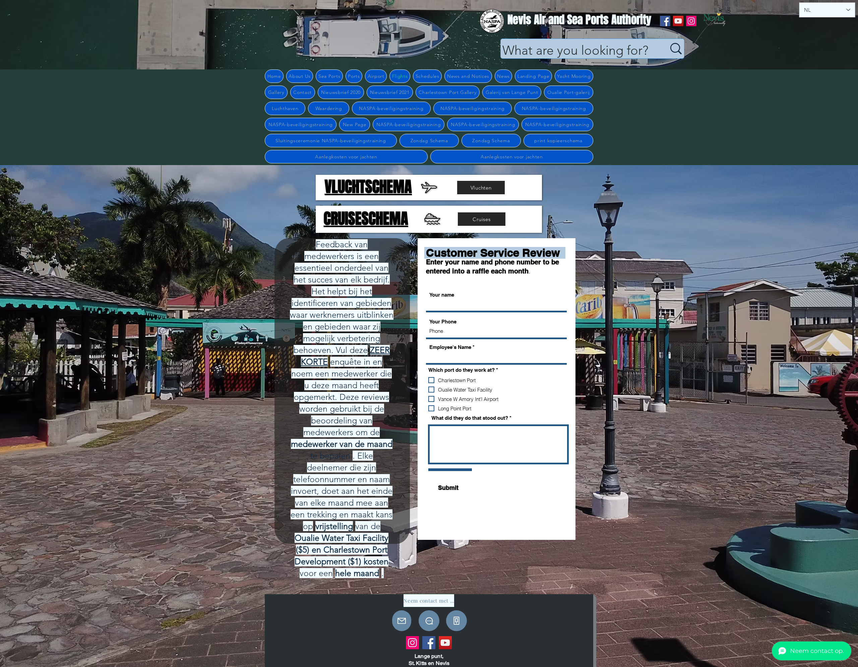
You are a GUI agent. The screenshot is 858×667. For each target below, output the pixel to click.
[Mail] (401, 620)
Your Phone (442, 321)
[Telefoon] (456, 620)
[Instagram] (691, 21)
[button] (299, 76)
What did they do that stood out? (469, 417)
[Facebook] (665, 21)
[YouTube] (678, 21)
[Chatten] (429, 620)
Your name (441, 294)
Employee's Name (450, 347)
